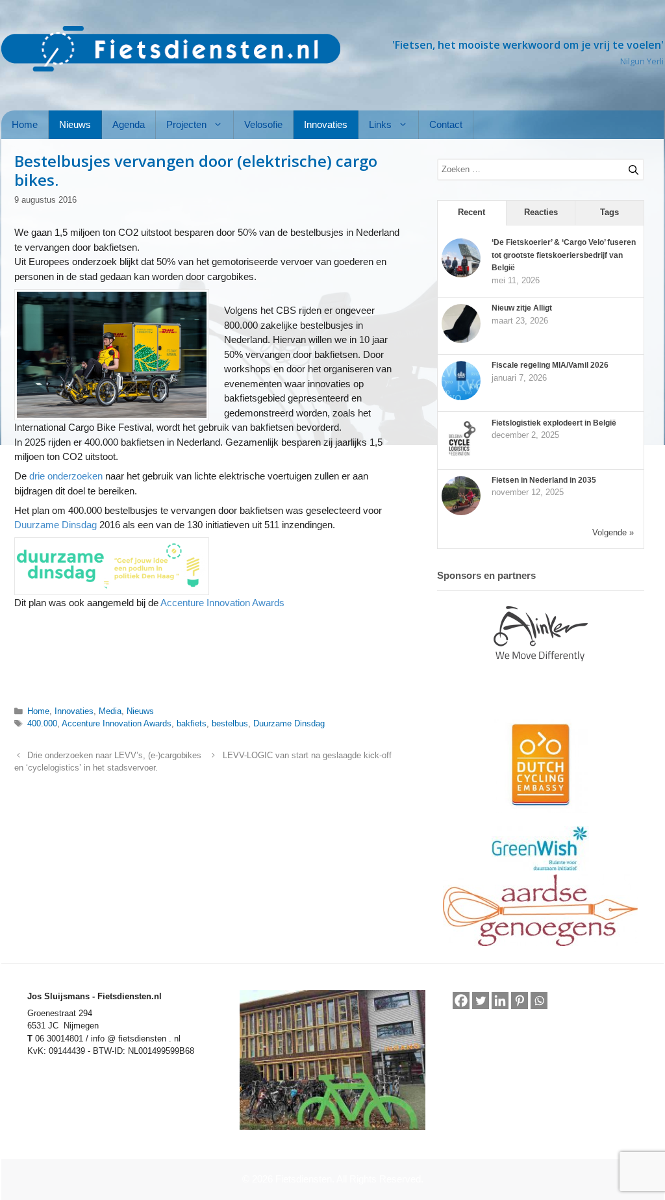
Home (25, 124)
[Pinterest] (519, 1000)
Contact (445, 124)
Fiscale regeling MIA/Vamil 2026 (550, 365)
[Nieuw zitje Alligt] (461, 340)
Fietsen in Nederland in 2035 (544, 480)
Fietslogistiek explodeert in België (554, 423)
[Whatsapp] (539, 1001)
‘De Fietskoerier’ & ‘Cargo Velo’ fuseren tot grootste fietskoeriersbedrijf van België (564, 255)
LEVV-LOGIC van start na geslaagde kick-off (307, 755)
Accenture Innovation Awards (222, 602)
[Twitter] (480, 1000)
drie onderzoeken (66, 475)
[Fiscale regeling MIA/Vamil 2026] (461, 397)
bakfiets (192, 723)
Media (110, 711)
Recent (471, 212)
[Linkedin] (500, 1000)
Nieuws (75, 124)
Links (380, 124)
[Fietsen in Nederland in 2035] (461, 512)
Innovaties (325, 124)
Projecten (186, 124)
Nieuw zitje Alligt (522, 308)
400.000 (42, 723)
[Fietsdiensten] (170, 48)
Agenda (128, 124)
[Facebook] (461, 1000)
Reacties (541, 212)
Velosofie (263, 124)
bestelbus (230, 723)
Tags (609, 212)
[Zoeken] (628, 167)
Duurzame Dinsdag (55, 524)
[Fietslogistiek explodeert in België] (461, 455)
